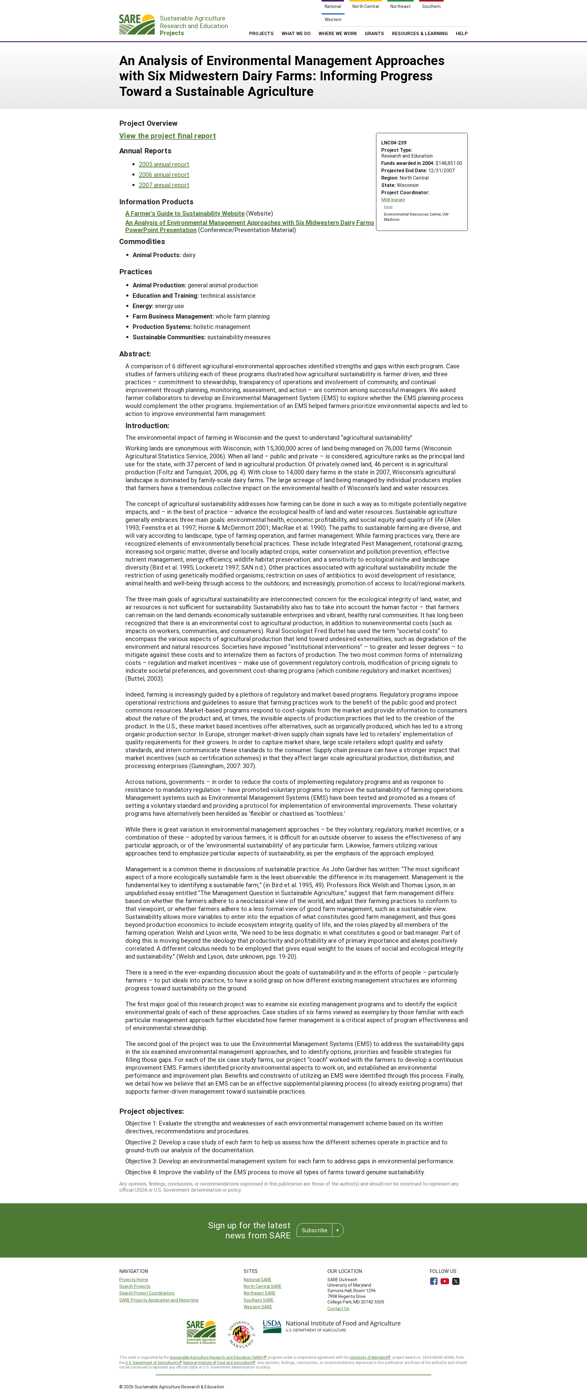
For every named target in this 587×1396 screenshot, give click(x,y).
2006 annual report (164, 174)
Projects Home (133, 1279)
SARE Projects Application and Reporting (158, 1300)
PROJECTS (261, 33)
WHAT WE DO (296, 33)
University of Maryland (368, 1357)
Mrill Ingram (393, 199)
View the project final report (167, 135)
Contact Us (338, 1308)
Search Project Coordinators (147, 1293)
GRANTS (374, 33)
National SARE (257, 1279)
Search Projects (134, 1286)
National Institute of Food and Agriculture (217, 1362)
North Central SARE (263, 1286)
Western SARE (258, 1307)
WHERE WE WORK (338, 33)
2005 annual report (164, 164)
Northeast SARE (259, 1293)
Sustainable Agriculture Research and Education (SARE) (216, 1357)
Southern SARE (259, 1300)
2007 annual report (164, 185)
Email (388, 207)
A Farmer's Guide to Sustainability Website (185, 213)
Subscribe (314, 1230)
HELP (462, 33)
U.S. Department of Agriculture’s (152, 1362)
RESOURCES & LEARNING (420, 33)
